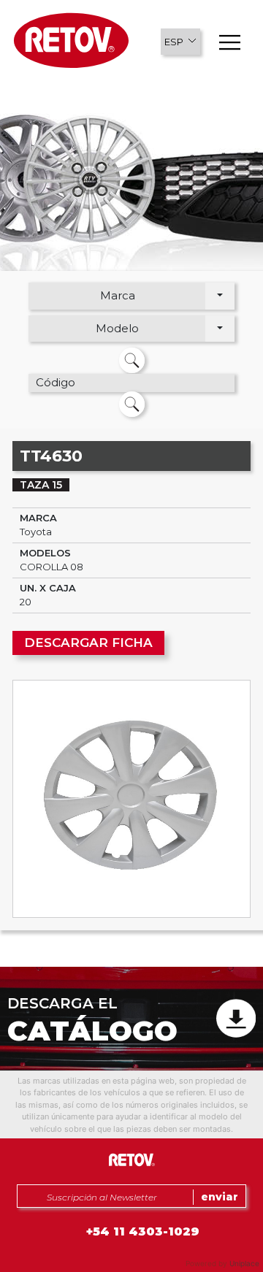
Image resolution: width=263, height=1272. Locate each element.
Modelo (117, 328)
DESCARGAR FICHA (88, 642)
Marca (117, 295)
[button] (180, 41)
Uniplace (244, 1263)
